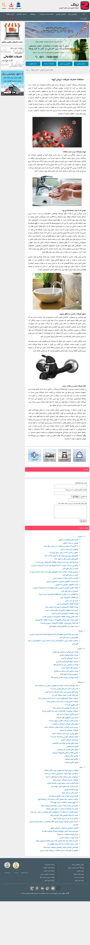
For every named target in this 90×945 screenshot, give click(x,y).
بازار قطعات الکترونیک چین (69, 597)
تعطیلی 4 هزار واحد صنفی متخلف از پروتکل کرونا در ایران (59, 850)
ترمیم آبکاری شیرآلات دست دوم (67, 714)
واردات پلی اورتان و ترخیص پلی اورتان (65, 652)
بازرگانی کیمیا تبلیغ (49, 880)
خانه (83, 14)
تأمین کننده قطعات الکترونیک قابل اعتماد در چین (61, 610)
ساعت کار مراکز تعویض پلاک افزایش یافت (64, 815)
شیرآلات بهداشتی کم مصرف (69, 730)
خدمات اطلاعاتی (21, 14)
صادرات (80, 536)
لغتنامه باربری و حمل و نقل (47, 877)
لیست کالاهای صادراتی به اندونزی (66, 584)
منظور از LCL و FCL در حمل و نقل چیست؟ (64, 552)
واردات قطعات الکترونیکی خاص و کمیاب (64, 613)
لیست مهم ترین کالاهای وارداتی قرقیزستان (63, 626)
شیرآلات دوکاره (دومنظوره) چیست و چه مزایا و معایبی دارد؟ (58, 698)
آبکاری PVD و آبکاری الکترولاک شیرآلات (65, 753)
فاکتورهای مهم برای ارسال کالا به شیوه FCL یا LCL (61, 556)
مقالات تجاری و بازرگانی (46, 70)
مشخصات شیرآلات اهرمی (69, 740)
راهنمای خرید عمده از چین (69, 549)
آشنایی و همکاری (61, 14)
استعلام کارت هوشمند (48, 868)
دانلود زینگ (11, 8)
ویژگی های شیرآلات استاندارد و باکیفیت (65, 724)
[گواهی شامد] (7, 865)
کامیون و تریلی (65, 63)
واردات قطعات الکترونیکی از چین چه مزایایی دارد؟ (61, 607)
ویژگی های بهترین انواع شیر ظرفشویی (65, 743)
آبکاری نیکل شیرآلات (71, 756)
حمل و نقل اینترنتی (78, 874)
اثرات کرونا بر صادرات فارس (69, 837)
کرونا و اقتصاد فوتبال (71, 789)
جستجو (4, 8)
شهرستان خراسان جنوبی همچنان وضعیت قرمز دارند (60, 847)
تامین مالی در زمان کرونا (70, 793)
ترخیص (80, 648)
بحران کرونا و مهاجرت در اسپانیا (67, 834)
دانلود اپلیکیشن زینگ (78, 865)
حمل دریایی (81, 63)
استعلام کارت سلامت (48, 871)
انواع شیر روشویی (72, 746)
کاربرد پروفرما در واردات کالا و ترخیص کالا (64, 677)
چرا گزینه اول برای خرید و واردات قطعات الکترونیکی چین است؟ (57, 562)
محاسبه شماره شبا (49, 865)
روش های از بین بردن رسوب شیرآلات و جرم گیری (61, 692)
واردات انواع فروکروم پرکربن (69, 655)
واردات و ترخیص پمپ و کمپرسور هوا (66, 664)
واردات (80, 631)
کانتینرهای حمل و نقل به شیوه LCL (66, 559)
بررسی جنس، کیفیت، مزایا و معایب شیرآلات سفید (61, 727)
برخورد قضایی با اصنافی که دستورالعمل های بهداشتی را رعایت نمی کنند (54, 812)
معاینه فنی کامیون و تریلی (47, 874)
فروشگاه (33, 14)
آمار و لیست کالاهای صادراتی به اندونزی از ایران (62, 581)
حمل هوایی (33, 63)
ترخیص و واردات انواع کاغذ (69, 674)
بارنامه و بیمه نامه (79, 877)
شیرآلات (80, 682)
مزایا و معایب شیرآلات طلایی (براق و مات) (64, 721)
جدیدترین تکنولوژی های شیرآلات (67, 717)
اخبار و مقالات (10, 14)
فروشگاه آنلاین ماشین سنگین (76, 868)
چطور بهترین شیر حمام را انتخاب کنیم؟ (65, 733)
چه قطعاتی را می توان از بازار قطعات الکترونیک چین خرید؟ (58, 594)
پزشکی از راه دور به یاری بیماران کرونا (65, 818)
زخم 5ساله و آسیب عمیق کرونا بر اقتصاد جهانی (62, 783)
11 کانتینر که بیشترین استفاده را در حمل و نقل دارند (61, 546)
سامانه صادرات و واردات (46, 14)
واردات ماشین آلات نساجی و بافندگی (66, 671)
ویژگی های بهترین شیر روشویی (67, 749)
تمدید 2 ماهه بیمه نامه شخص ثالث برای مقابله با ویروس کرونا (57, 841)
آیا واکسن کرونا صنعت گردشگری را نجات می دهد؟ (61, 773)
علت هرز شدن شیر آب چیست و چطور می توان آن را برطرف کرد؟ (56, 685)
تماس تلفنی (18, 8)
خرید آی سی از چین (71, 600)
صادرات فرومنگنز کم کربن (69, 658)
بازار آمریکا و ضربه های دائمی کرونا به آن (64, 786)
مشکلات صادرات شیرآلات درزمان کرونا (68, 79)
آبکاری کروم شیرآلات (71, 759)
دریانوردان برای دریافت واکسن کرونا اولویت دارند (62, 777)
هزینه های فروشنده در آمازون (68, 540)
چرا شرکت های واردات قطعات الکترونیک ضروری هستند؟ (59, 623)
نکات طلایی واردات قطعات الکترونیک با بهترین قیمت (60, 616)
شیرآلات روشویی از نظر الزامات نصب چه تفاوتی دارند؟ (60, 711)
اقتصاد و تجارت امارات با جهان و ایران (65, 578)
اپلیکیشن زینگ (72, 14)
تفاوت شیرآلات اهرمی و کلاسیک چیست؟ (64, 737)
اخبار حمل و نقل (79, 880)
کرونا (81, 767)
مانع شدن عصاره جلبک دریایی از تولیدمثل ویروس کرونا (59, 805)
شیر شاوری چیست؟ (71, 705)
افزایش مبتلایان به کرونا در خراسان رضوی (64, 828)
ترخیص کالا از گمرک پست (69, 668)
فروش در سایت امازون (70, 543)
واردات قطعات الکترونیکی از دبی (67, 604)
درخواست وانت (49, 63)
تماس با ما (84, 18)
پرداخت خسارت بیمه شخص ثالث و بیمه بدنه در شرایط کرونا (58, 799)
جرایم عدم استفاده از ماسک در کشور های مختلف (62, 809)
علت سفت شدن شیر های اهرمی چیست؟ (64, 689)
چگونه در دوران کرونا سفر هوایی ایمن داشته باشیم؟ (61, 770)
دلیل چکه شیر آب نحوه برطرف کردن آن (65, 695)
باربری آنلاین (80, 871)
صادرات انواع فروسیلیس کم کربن (67, 661)
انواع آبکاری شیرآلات (71, 762)
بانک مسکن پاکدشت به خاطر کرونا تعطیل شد (62, 844)
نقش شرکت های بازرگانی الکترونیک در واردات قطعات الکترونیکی (56, 620)
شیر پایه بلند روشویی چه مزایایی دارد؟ (65, 708)
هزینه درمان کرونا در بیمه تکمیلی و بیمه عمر (63, 796)
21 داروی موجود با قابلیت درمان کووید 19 (64, 802)
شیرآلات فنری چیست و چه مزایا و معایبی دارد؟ (62, 701)
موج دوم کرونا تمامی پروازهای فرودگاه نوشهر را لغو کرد (60, 831)
